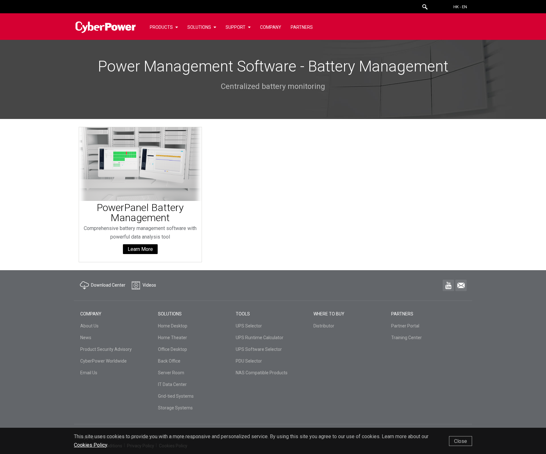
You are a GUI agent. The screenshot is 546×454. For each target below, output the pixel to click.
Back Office (169, 361)
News (85, 337)
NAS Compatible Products (262, 372)
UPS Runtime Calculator (259, 337)
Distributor (323, 325)
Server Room (171, 372)
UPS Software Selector (259, 349)
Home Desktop (172, 325)
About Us (89, 325)
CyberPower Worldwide (103, 361)
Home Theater (172, 337)
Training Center (406, 337)
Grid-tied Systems (176, 396)
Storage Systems (175, 407)
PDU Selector (249, 361)
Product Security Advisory (106, 349)
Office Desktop (172, 349)
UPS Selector (249, 325)
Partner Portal (405, 325)
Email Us (88, 372)
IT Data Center (172, 384)
